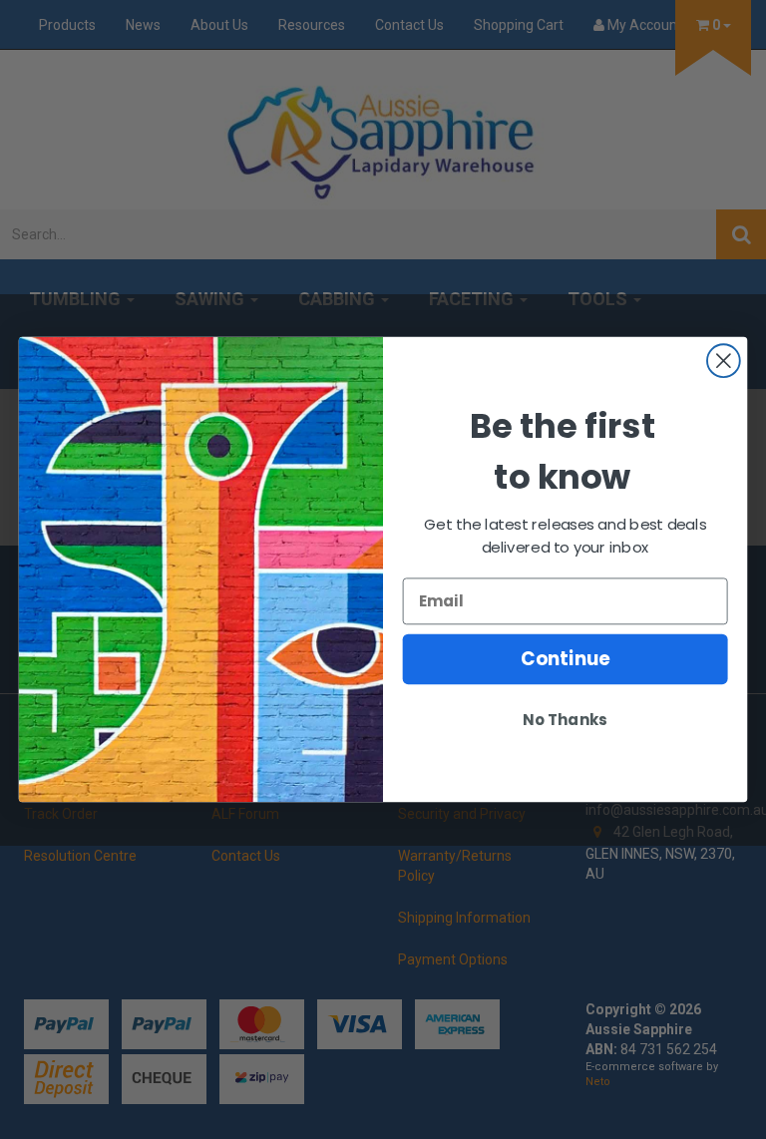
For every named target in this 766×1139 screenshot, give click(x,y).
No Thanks (564, 720)
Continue (565, 659)
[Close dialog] (723, 360)
